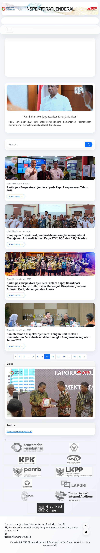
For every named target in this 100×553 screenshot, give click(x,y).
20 (80, 356)
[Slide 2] (52, 413)
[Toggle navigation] (9, 29)
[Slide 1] (48, 413)
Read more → (16, 196)
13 (64, 356)
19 (74, 356)
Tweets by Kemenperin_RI (19, 431)
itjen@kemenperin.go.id (19, 536)
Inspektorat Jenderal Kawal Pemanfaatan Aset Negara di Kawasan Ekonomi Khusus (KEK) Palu (50, 63)
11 (53, 356)
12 (58, 356)
